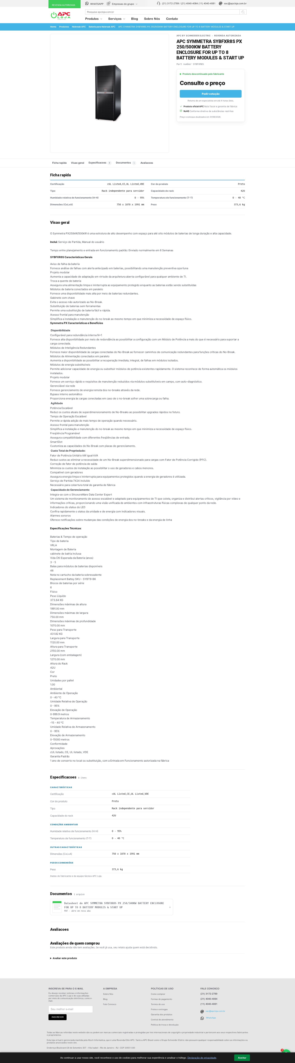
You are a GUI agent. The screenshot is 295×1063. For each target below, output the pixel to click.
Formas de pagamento (161, 999)
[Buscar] (243, 12)
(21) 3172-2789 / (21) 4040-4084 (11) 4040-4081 (188, 3)
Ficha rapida (59, 162)
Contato (172, 18)
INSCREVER (58, 1017)
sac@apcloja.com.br (235, 3)
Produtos (64, 26)
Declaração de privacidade (201, 1057)
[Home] (60, 14)
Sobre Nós (152, 18)
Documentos (125, 162)
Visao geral (77, 162)
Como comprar (158, 994)
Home (53, 26)
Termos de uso (158, 1004)
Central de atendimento (162, 1019)
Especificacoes (99, 162)
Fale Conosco (109, 1004)
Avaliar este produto (65, 958)
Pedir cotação (211, 93)
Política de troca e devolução (165, 1025)
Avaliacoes (147, 162)
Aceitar (242, 1057)
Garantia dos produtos (161, 1014)
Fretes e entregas (159, 1009)
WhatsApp (211, 1018)
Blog (134, 18)
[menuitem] (122, 4)
